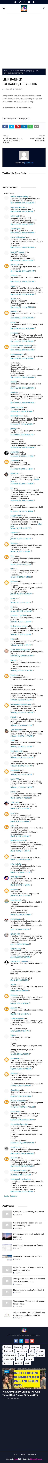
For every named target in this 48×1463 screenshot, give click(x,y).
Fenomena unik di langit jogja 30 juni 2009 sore (28, 1235)
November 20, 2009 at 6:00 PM (22, 271)
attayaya (13, 275)
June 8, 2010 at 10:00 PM (20, 1031)
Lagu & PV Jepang (17, 252)
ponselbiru (14, 461)
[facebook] (15, 2)
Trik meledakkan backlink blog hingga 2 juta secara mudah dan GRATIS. (29, 1313)
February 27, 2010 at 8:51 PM (21, 775)
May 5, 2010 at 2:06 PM (19, 991)
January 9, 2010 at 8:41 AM (20, 551)
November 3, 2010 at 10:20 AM (22, 1153)
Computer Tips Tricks (18, 616)
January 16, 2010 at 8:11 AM (20, 564)
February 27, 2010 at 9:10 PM (21, 787)
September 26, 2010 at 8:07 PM (22, 1143)
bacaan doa (35, 1347)
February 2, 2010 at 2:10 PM (21, 622)
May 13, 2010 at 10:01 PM (20, 1014)
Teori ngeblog (15, 877)
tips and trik (8, 1363)
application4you (16, 354)
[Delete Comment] (35, 203)
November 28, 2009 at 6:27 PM (22, 350)
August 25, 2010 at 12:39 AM (21, 1096)
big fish (13, 1035)
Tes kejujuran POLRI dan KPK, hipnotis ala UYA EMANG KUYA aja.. (29, 1280)
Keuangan (17, 1347)
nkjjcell (13, 717)
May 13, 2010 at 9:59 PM (19, 1003)
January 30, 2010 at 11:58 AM (21, 611)
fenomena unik (21, 1351)
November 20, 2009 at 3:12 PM (22, 260)
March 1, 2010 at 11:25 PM (20, 798)
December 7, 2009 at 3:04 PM (21, 424)
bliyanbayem (15, 229)
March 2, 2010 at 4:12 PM (19, 809)
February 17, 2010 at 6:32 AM (21, 725)
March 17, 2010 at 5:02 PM (20, 872)
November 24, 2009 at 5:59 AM (22, 318)
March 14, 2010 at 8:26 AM (20, 860)
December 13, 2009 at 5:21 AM (22, 469)
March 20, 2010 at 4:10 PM (20, 896)
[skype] (33, 2)
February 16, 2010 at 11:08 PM (21, 713)
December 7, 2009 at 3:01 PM (21, 411)
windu (12, 286)
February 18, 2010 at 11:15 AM (21, 736)
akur (12, 639)
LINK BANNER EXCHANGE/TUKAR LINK (28, 1212)
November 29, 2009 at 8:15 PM (22, 358)
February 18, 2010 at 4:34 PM (21, 747)
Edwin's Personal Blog (19, 197)
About (23, 1455)
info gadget (39, 1351)
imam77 (13, 299)
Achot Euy (14, 392)
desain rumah (8, 1351)
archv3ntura (15, 919)
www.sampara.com (17, 207)
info (31, 1351)
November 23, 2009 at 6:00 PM (22, 307)
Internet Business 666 (18, 1124)
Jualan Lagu (15, 216)
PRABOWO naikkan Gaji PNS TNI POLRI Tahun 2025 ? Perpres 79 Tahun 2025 (21, 1393)
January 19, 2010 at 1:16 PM (20, 577)
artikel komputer (17, 1019)
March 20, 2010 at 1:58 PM (20, 885)
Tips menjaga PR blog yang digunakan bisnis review (29, 1302)
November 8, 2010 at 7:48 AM (21, 1166)
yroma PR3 (14, 779)
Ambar (13, 322)
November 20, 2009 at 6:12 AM (22, 224)
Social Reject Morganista (20, 650)
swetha (13, 984)
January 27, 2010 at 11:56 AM (21, 594)
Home (6, 71)
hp (11, 607)
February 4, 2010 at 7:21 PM (21, 645)
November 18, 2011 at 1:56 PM (21, 1192)
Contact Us (32, 1455)
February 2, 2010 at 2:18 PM (21, 634)
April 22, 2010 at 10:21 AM (20, 957)
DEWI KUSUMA (15, 864)
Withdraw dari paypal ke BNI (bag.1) (28, 1245)
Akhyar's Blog (15, 949)
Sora (16, 1459)
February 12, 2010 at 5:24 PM (21, 671)
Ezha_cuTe (14, 802)
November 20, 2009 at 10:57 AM (22, 233)
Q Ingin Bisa (15, 934)
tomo (12, 740)
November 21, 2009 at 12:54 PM (22, 282)
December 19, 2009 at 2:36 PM (22, 501)
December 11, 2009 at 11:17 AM (22, 456)
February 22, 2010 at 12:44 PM (21, 757)
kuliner (22, 1355)
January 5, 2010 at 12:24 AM (21, 539)
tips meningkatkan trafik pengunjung (22, 71)
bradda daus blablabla (19, 961)
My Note (13, 312)
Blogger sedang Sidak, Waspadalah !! (28, 1290)
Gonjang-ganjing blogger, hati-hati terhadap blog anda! (27, 1224)
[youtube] (32, 1341)
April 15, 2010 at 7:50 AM (19, 944)
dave (12, 813)
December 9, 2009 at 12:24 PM (22, 435)
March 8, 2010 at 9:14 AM (20, 836)
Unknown (14, 543)
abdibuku (14, 333)
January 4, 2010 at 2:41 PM (20, 528)
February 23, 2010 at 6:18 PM (21, 766)
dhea (12, 556)
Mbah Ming (14, 1090)
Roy (11, 488)
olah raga (31, 1355)
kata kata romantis (10, 1355)
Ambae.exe (14, 1058)
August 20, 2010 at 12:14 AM (21, 1086)
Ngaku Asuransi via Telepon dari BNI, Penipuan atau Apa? (28, 1268)
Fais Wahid (14, 265)
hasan (12, 598)
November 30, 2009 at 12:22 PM (22, 403)
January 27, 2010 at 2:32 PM (21, 602)
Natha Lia (14, 473)
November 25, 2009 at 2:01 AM (22, 341)
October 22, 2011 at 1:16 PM (20, 1175)
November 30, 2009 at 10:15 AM (22, 377)
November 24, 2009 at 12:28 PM (22, 328)
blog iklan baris (16, 751)
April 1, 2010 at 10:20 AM (19, 929)
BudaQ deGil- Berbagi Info (20, 1179)
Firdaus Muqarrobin (18, 1101)
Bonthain (14, 533)
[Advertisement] (24, 40)
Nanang (13, 382)
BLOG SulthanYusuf (17, 237)
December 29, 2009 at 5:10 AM (22, 511)
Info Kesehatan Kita (18, 1171)
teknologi (29, 1359)
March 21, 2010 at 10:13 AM (20, 915)
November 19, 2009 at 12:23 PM (22, 203)
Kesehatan (7, 1347)
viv (11, 569)
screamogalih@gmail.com (20, 704)
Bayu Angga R (15, 900)
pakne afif (8, 89)
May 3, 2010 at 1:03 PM (19, 980)
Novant (13, 660)
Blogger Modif (15, 516)
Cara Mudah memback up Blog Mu (27, 1256)
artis (26, 1347)
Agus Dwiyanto (16, 730)
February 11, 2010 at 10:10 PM (21, 656)
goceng (13, 429)
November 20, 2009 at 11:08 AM (22, 248)
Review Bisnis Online (18, 626)
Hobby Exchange (16, 407)
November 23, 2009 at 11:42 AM (22, 294)
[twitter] (19, 2)
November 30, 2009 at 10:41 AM (22, 388)
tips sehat (18, 1363)
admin (7, 1398)
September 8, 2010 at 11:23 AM (22, 1107)
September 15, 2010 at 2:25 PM (22, 1120)
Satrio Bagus (15, 1111)
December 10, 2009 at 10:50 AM (22, 448)
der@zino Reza (16, 1147)
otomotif (40, 1355)
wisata (27, 1363)
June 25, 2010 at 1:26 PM (19, 1054)
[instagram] (24, 2)
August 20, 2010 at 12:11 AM (21, 1069)
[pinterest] (29, 2)
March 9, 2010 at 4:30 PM (20, 851)
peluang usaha (9, 1359)
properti (20, 1359)
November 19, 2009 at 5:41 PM (22, 211)
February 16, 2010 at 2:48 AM (21, 700)
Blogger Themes (36, 1459)
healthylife (14, 452)
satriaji (13, 792)
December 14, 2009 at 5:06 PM (22, 484)
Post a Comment (10, 1196)
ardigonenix (15, 770)
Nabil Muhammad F (18, 841)
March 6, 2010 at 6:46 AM (20, 821)
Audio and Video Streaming (21, 346)
